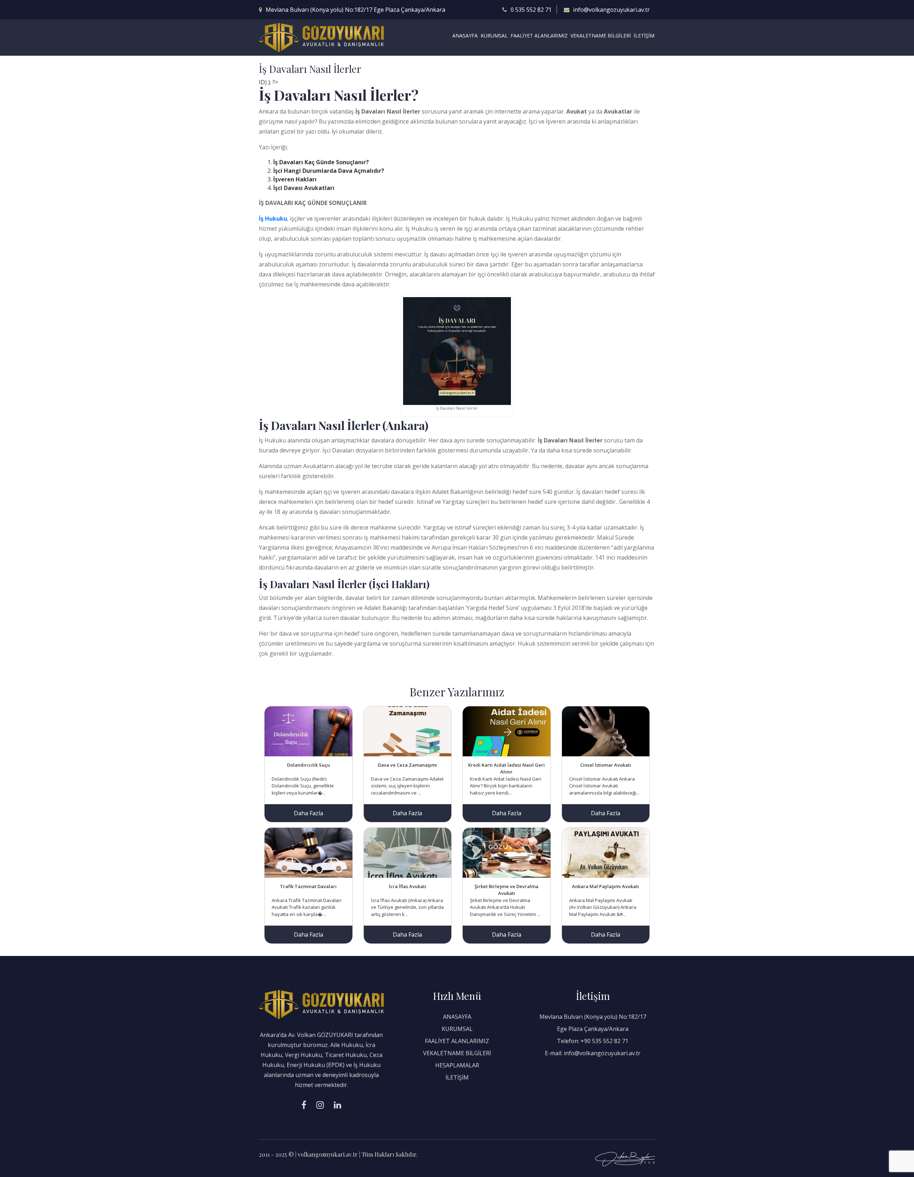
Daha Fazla (308, 813)
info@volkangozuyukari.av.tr (611, 10)
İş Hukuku (273, 218)
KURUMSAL (494, 35)
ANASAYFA (465, 35)
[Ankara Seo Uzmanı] (625, 1158)
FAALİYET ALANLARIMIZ (539, 35)
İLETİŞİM (644, 35)
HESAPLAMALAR (457, 1065)
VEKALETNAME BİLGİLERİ (601, 35)
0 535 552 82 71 (531, 10)
